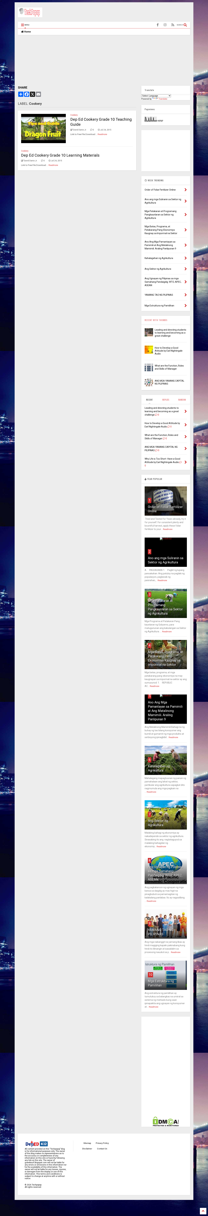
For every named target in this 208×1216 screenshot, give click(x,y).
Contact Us (102, 1149)
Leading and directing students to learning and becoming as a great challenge (170, 332)
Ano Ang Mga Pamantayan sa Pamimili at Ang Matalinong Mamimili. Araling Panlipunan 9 (165, 710)
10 (150, 975)
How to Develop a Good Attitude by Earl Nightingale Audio (168, 351)
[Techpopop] (30, 15)
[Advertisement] (131, 13)
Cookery (74, 115)
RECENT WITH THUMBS (156, 320)
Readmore (102, 134)
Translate (163, 99)
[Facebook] (158, 25)
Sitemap (87, 1143)
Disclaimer (87, 1149)
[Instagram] (165, 25)
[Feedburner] (172, 25)
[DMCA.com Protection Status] (166, 1126)
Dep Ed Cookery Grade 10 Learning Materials (60, 155)
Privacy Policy (102, 1143)
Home (27, 31)
